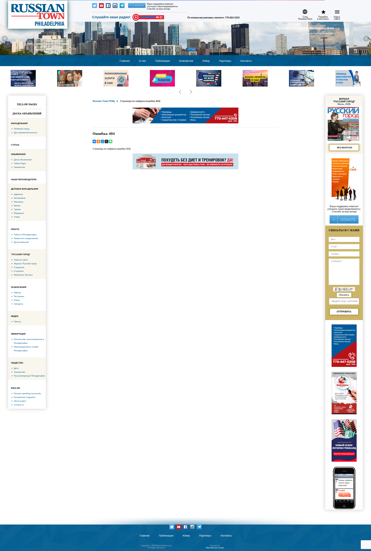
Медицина (19, 213)
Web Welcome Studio (215, 548)
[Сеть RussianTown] (303, 10)
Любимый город (21, 129)
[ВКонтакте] (94, 141)
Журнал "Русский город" (25, 263)
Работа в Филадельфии (25, 234)
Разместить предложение (26, 238)
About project (20, 401)
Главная (125, 60)
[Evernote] (110, 141)
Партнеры (225, 60)
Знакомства (186, 60)
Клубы (17, 300)
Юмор (206, 60)
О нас (142, 60)
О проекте (19, 271)
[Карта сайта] (334, 10)
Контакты (246, 60)
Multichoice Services (23, 275)
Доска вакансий (21, 242)
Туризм (17, 209)
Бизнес (17, 205)
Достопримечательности (25, 132)
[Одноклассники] (98, 141)
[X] (106, 141)
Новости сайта (21, 260)
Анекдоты (18, 304)
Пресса (17, 321)
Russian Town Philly (104, 101)
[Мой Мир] (102, 141)
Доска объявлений (26, 113)
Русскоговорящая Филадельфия (29, 376)
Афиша (17, 292)
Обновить (344, 295)
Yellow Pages (27, 104)
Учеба (17, 217)
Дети (16, 368)
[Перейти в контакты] (321, 10)
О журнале (19, 267)
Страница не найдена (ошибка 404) (140, 101)
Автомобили (20, 198)
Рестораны (19, 296)
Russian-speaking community (27, 393)
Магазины (18, 202)
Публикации (162, 60)
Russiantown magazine (24, 397)
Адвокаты (18, 194)
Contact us (19, 405)
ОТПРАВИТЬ (344, 311)
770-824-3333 (232, 17)
